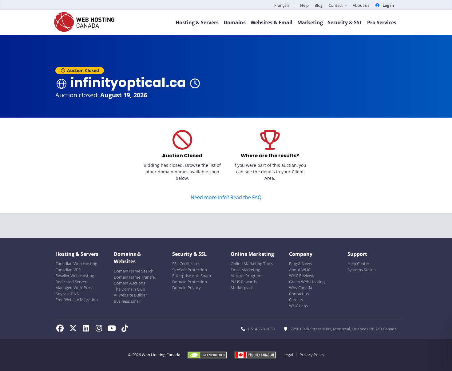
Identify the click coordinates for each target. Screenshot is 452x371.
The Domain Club (129, 289)
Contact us (299, 293)
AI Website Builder (130, 295)
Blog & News (300, 263)
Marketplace (242, 287)
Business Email (127, 301)
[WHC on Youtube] (113, 329)
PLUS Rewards (244, 281)
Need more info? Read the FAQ (226, 197)
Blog (319, 5)
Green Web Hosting (307, 281)
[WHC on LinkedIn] (87, 329)
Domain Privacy (186, 287)
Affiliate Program (246, 275)
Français (281, 5)
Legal (288, 354)
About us (361, 5)
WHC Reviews (301, 275)
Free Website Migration (76, 299)
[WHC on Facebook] (61, 329)
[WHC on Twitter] (74, 329)
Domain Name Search (133, 271)
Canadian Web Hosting (76, 263)
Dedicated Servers (71, 281)
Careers (296, 299)
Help (304, 5)
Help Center (358, 263)
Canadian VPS (68, 269)
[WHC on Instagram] (100, 329)
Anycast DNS (67, 293)
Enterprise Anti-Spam (191, 275)
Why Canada (300, 287)
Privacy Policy (311, 354)
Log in (388, 5)
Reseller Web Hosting (74, 275)
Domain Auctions (129, 283)
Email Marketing (245, 269)
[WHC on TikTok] (126, 329)
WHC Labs (298, 305)
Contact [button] (336, 5)
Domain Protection (189, 281)
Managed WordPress (74, 287)
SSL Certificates (186, 263)
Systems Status (361, 269)
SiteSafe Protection (189, 269)
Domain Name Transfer (135, 277)
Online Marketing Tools (252, 263)
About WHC (300, 269)
